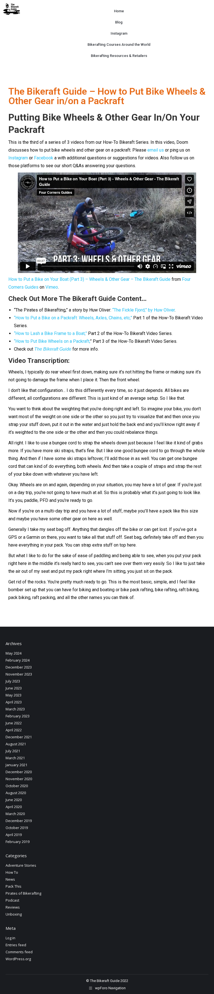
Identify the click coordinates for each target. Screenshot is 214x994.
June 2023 (14, 688)
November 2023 (19, 674)
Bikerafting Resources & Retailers (119, 56)
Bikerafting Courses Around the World (118, 44)
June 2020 (14, 799)
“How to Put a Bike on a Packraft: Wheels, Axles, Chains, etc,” (73, 317)
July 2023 (13, 681)
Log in (10, 937)
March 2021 (15, 757)
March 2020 (15, 813)
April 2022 (14, 729)
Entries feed (16, 944)
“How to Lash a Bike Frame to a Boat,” (50, 333)
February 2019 (18, 841)
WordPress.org (18, 958)
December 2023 (19, 667)
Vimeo (51, 287)
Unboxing (14, 914)
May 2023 (13, 695)
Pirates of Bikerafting (23, 893)
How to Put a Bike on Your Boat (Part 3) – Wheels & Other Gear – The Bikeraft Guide (89, 279)
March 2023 (15, 709)
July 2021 (13, 750)
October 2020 (17, 785)
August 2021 (16, 743)
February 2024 (18, 660)
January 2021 (16, 764)
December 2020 (19, 771)
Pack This (13, 886)
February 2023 (18, 715)
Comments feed (19, 951)
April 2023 (14, 702)
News (10, 879)
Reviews (13, 907)
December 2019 (19, 820)
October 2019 (17, 827)
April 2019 (14, 834)
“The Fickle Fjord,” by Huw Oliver (143, 310)
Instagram (118, 33)
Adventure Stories (21, 865)
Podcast (12, 900)
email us (155, 150)
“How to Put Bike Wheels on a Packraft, (52, 341)
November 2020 (19, 778)
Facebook (43, 158)
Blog (119, 22)
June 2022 (14, 722)
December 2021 (19, 736)
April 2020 (14, 806)
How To (12, 872)
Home (119, 11)
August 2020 (16, 792)
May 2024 (13, 653)
